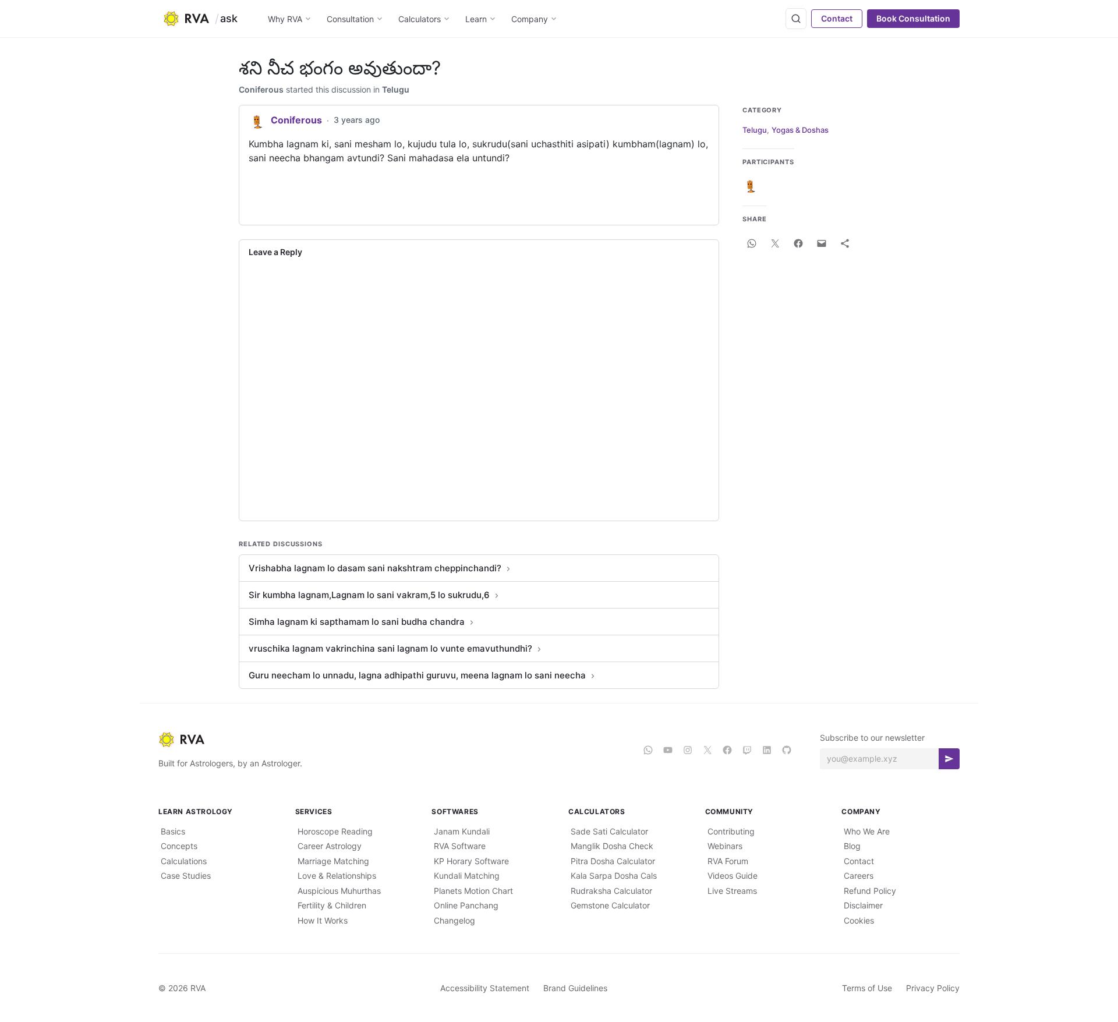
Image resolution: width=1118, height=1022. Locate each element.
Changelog (454, 920)
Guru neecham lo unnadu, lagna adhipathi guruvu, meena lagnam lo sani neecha (417, 675)
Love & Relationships (337, 875)
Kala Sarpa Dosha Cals (614, 875)
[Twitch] (747, 750)
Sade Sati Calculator (609, 831)
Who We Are (867, 831)
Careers (858, 875)
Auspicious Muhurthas (339, 891)
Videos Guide (732, 875)
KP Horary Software (471, 861)
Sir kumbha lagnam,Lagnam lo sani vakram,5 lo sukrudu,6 (369, 594)
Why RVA (285, 19)
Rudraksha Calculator (611, 891)
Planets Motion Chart (473, 891)
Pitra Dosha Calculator (613, 861)
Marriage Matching (333, 861)
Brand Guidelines (575, 988)
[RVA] (391, 739)
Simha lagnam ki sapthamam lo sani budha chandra (357, 621)
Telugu (395, 89)
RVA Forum (727, 861)
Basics (173, 831)
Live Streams (732, 891)
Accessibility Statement (484, 988)
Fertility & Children (332, 905)
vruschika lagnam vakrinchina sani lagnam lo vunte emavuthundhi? (390, 648)
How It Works (323, 920)
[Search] (796, 18)
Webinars (724, 846)
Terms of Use (867, 988)
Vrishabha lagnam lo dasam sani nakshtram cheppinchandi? (375, 568)
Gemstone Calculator (610, 905)
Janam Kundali (462, 831)
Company (529, 19)
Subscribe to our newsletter (872, 737)
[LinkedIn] (767, 750)
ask (229, 18)
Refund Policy (870, 891)
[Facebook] (727, 750)
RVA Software (460, 846)
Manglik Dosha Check (612, 846)
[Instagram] (687, 750)
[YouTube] (668, 750)
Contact (836, 18)
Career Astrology (330, 846)
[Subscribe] (949, 758)
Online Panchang (466, 905)
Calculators (419, 19)
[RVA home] (186, 18)
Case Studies (186, 875)
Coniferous (261, 89)
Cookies (859, 920)
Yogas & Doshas (800, 130)
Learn (476, 19)
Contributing (731, 831)
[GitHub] (786, 750)
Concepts (179, 846)
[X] (707, 750)
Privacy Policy (933, 988)
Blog (852, 846)
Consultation (350, 19)
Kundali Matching (467, 875)
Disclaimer (863, 905)
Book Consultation (913, 18)
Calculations (184, 861)
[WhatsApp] (648, 750)
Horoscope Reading (335, 831)
